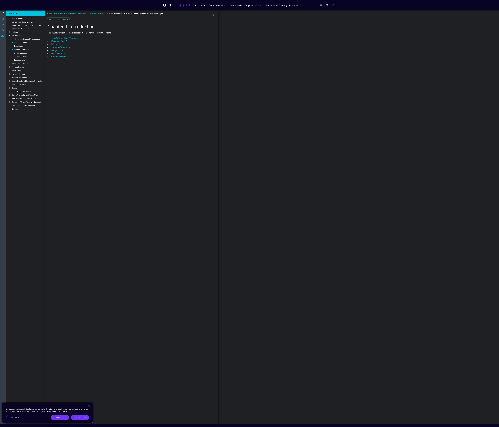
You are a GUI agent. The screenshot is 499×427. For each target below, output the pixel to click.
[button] (3, 13)
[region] (47, 413)
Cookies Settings (15, 418)
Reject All (59, 417)
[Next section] (213, 15)
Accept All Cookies (80, 417)
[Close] (89, 405)
